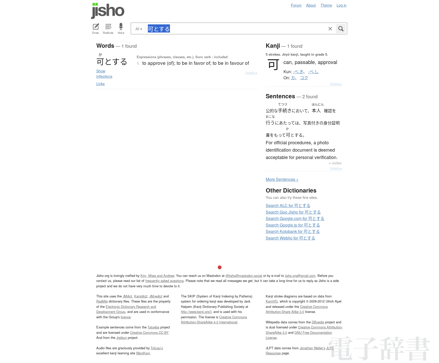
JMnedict (155, 296)
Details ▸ (251, 72)
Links (100, 83)
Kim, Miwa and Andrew (157, 275)
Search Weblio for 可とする (290, 238)
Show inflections (104, 73)
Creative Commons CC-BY (149, 332)
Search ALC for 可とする (288, 205)
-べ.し (313, 71)
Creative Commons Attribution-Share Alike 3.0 (297, 309)
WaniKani (143, 353)
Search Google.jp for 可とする (293, 225)
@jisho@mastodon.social (244, 275)
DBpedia (318, 322)
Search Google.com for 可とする (295, 218)
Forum (296, 5)
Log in (342, 5)
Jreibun (336, 163)
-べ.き (298, 71)
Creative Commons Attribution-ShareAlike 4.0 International (214, 319)
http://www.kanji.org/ (195, 311)
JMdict (127, 296)
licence (126, 316)
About (311, 5)
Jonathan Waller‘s (312, 347)
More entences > (282, 179)
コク (304, 78)
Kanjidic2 (140, 296)
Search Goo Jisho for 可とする (293, 212)
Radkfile (102, 301)
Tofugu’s (157, 347)
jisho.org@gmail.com (300, 275)
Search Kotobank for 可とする (293, 231)
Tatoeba (153, 327)
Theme (326, 5)
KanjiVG (272, 301)
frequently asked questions (164, 280)
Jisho (107, 11)
